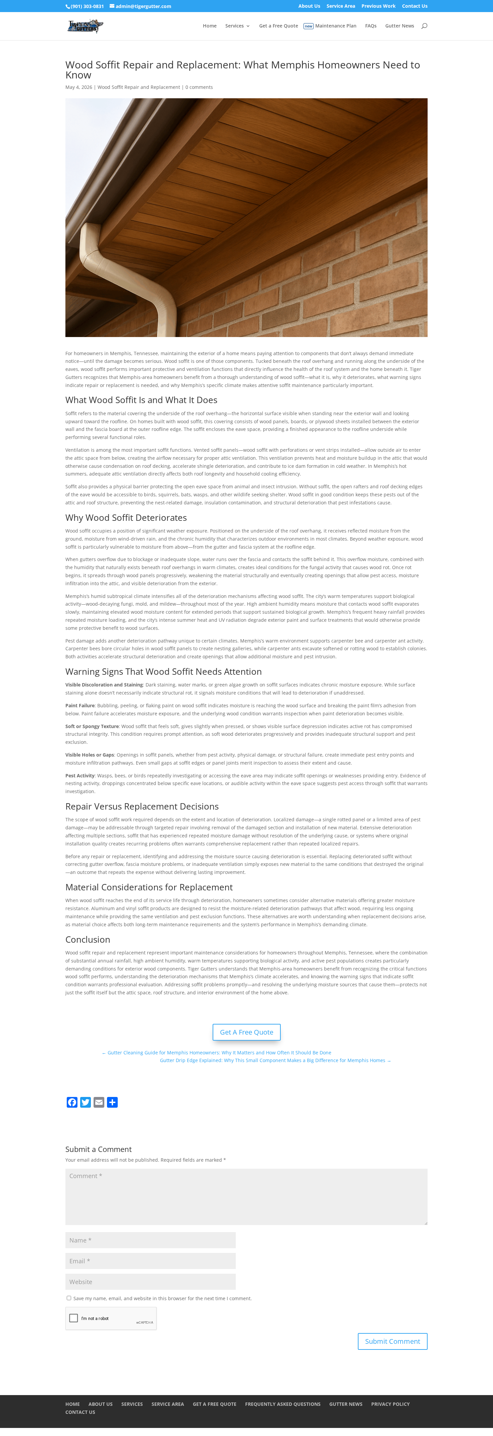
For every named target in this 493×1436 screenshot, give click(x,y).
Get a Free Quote (278, 26)
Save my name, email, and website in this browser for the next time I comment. (162, 1298)
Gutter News (399, 26)
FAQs (371, 26)
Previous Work (379, 6)
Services (234, 26)
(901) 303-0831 (87, 6)
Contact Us (415, 6)
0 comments (199, 87)
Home (210, 26)
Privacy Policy (390, 1404)
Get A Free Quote (246, 1032)
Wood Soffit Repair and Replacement (139, 87)
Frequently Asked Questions (283, 1404)
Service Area (341, 6)
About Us (309, 6)
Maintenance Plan (336, 26)
